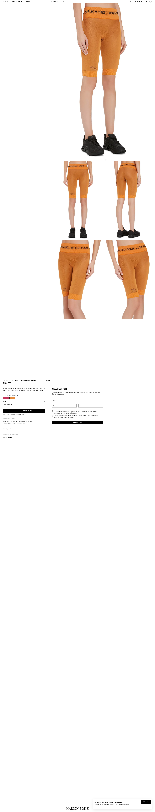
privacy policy (82, 415)
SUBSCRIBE (77, 422)
